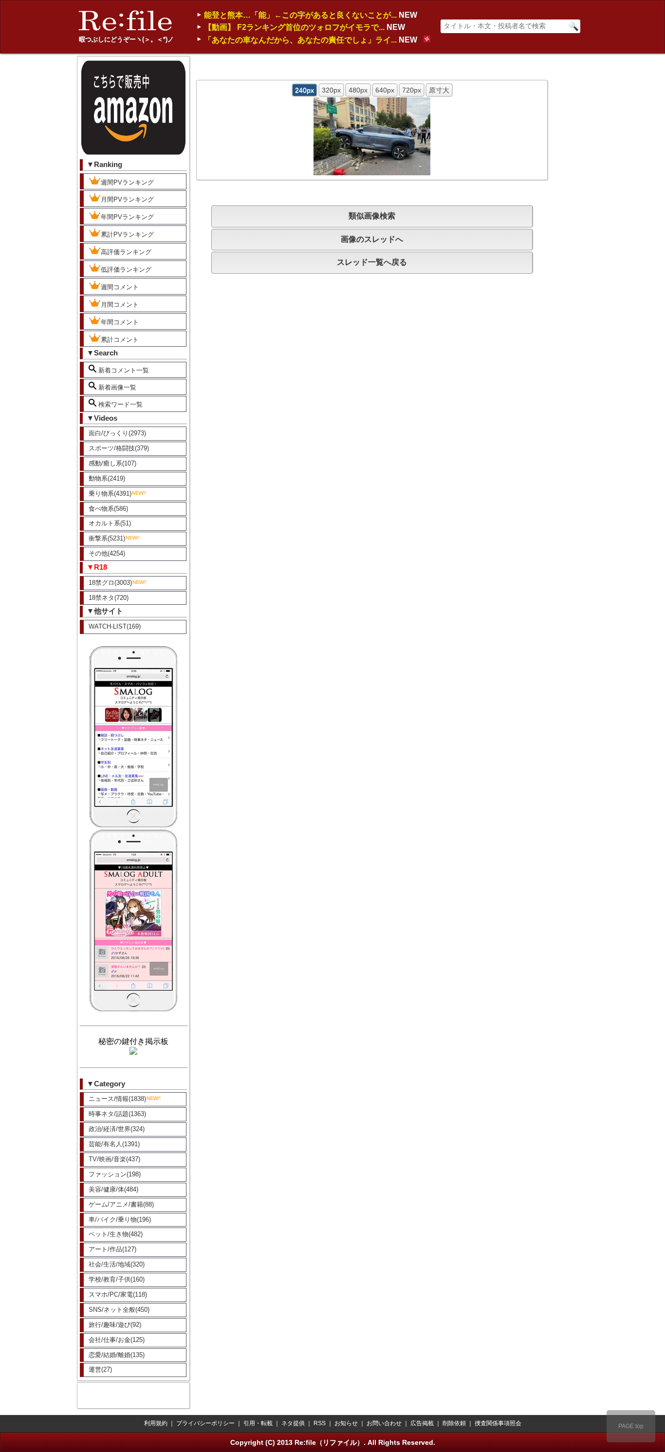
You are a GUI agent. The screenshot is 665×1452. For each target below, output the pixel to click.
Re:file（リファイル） (329, 1442)
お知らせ (346, 1423)
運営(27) (100, 1369)
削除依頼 (454, 1423)
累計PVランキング (127, 234)
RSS (320, 1423)
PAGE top (631, 1426)
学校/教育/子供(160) (117, 1279)
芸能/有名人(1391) (114, 1144)
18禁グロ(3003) (110, 582)
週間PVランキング (127, 182)
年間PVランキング (127, 217)
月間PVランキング (127, 199)
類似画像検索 (372, 216)
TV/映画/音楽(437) (114, 1159)
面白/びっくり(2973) (117, 433)
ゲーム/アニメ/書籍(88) (121, 1204)
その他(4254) (107, 553)
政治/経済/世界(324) (117, 1129)
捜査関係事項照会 (498, 1423)
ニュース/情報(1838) (117, 1098)
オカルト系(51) (110, 523)
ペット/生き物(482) (116, 1234)
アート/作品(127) (112, 1249)
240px (304, 90)
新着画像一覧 (116, 387)
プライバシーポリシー (205, 1423)
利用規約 (155, 1423)
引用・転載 (258, 1423)
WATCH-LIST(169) (115, 626)
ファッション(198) (115, 1174)
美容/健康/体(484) (113, 1189)
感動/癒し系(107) (112, 463)
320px (331, 90)
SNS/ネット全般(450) (119, 1309)
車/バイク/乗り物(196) (120, 1219)
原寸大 (439, 90)
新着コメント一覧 (122, 370)
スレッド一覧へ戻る (372, 262)
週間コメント (120, 287)
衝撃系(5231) (107, 538)
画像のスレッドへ (372, 239)
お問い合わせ (384, 1423)
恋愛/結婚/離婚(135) (117, 1355)
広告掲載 (422, 1423)
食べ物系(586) (108, 508)
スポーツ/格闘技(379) (119, 448)
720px (411, 90)
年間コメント (120, 322)
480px (358, 90)
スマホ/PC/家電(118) (118, 1294)
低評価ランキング (126, 269)
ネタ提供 (293, 1423)
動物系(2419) (107, 478)
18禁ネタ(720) (109, 597)
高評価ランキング (126, 252)
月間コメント (120, 304)
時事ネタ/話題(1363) (117, 1113)
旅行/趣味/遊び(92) (115, 1324)
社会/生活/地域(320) (117, 1264)
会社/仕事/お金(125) (117, 1339)
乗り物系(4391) (110, 493)
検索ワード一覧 (119, 404)
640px (384, 90)
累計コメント (120, 339)
